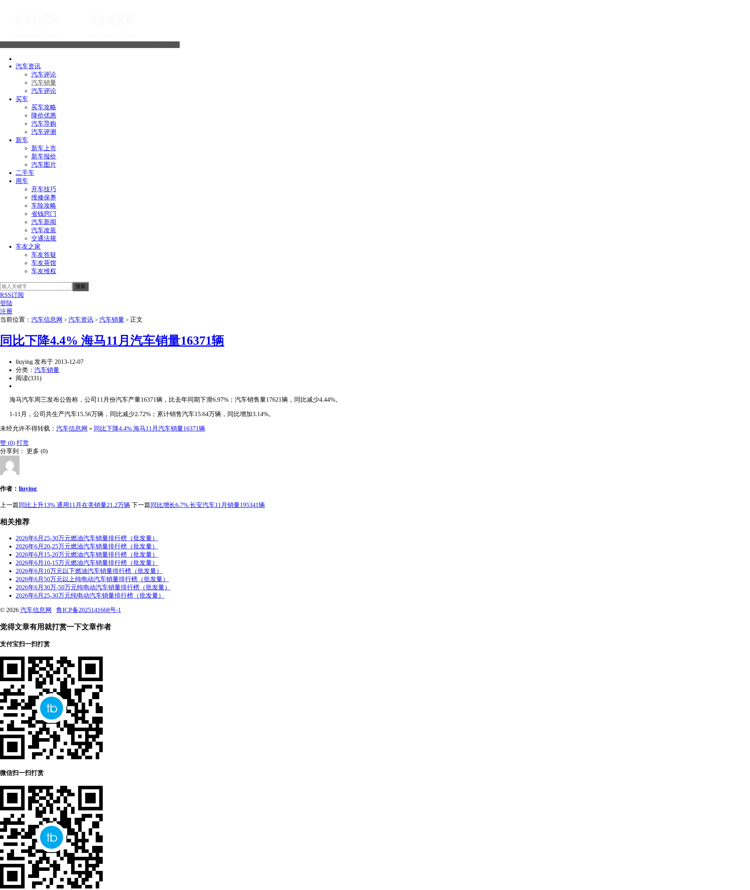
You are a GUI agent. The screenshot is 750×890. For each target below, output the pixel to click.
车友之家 (28, 246)
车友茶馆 (43, 263)
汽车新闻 (43, 222)
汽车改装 (43, 230)
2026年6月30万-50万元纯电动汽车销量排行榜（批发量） (93, 587)
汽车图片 (43, 164)
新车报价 (43, 156)
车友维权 (43, 271)
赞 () (7, 443)
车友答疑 (43, 254)
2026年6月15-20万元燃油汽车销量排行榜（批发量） (87, 554)
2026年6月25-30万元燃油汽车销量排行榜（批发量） (87, 538)
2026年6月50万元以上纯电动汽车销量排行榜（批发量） (92, 579)
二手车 (25, 172)
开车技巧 (43, 189)
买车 (22, 99)
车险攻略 (43, 205)
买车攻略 (43, 107)
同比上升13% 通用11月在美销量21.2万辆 (74, 505)
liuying (28, 488)
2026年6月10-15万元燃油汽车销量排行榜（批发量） (87, 562)
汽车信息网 (164, 44)
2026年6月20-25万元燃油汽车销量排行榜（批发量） (87, 546)
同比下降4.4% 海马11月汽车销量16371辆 (112, 340)
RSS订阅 (12, 295)
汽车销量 (43, 82)
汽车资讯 (28, 66)
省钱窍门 (43, 213)
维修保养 (43, 197)
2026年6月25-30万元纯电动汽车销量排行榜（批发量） (90, 595)
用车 (22, 181)
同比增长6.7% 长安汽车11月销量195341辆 (207, 505)
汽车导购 (43, 123)
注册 (6, 311)
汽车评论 (43, 74)
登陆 (6, 303)
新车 (22, 140)
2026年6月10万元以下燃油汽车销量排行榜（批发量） (89, 571)
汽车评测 (43, 131)
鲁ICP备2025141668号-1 (88, 610)
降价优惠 (43, 115)
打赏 (22, 443)
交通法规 (43, 238)
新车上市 (43, 148)
